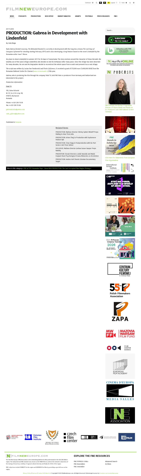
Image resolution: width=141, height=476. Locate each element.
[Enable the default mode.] (92, 3)
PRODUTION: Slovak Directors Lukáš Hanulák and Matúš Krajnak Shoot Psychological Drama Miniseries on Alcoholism (77, 155)
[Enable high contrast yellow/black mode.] (108, 3)
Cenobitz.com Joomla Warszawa (109, 473)
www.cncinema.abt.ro (40, 71)
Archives (108, 464)
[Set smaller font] (126, 3)
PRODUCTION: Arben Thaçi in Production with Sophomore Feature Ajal (76, 139)
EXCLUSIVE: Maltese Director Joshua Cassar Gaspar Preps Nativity (76, 149)
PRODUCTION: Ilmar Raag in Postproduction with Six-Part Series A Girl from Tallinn (76, 144)
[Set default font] (130, 3)
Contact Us (41, 473)
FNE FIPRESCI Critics (81, 461)
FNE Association (79, 464)
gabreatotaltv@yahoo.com (15, 109)
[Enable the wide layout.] (120, 3)
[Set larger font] (133, 3)
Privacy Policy (27, 473)
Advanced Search (111, 461)
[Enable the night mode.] (96, 3)
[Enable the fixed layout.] (117, 3)
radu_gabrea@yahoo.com (15, 114)
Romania (18, 122)
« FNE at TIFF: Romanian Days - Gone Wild (37, 168)
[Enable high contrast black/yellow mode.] (104, 3)
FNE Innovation (79, 467)
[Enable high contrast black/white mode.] (100, 3)
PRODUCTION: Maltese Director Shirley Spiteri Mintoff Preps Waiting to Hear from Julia (77, 133)
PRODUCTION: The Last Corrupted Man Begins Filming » (71, 168)
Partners (34, 473)
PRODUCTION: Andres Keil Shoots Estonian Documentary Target (76, 160)
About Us (47, 473)
